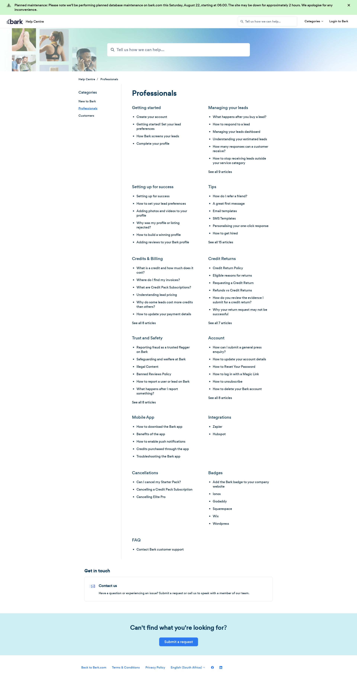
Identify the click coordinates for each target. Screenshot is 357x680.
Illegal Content (147, 366)
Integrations (219, 417)
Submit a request (178, 641)
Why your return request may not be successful (240, 311)
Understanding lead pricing (156, 295)
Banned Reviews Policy (153, 374)
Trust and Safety (147, 338)
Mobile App (143, 417)
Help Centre (86, 79)
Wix (216, 516)
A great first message (229, 203)
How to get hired (225, 233)
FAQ (136, 540)
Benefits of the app (150, 434)
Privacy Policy (155, 667)
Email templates (225, 211)
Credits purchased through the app (162, 449)
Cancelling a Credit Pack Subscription (164, 489)
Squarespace (222, 509)
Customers (86, 115)
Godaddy (220, 501)
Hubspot (219, 434)
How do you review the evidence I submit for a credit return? (238, 300)
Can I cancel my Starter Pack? (158, 482)
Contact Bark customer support (160, 549)
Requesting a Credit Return (233, 283)
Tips (212, 186)
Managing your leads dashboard (236, 131)
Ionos (217, 494)
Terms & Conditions (126, 667)
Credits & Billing (147, 258)
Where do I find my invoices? (158, 280)
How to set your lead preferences (161, 203)
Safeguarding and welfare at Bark (161, 359)
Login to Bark (338, 21)
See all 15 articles (220, 242)
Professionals (109, 79)
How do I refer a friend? (230, 196)
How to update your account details (239, 359)
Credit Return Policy (228, 268)
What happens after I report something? (157, 391)
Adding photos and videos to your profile (161, 213)
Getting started (146, 107)
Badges (215, 472)
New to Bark (87, 101)
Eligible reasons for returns (232, 275)
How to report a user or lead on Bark (162, 381)
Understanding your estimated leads (240, 139)
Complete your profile (152, 143)
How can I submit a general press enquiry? (237, 349)
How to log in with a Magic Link (236, 374)
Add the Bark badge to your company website (241, 484)
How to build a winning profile (158, 235)
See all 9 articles (220, 172)
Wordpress (221, 523)
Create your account (151, 117)
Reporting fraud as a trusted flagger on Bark (163, 349)
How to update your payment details (163, 314)
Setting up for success (152, 186)
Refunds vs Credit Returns (232, 290)
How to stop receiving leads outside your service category (239, 160)
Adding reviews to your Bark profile (162, 242)
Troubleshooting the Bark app (158, 456)
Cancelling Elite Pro (150, 497)
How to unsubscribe (227, 381)
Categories (313, 21)
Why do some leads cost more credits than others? (164, 304)
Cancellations (145, 472)
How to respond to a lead (231, 124)
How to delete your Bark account (237, 389)
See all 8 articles (144, 323)
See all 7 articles (220, 323)
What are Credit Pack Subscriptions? (163, 287)
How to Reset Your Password (234, 366)
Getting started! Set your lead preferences (158, 126)
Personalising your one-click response (240, 226)
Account (216, 338)
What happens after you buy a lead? (239, 117)
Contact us (108, 585)
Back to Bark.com (93, 667)
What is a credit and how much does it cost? (164, 270)
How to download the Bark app (159, 426)
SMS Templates (224, 218)
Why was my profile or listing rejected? (158, 225)
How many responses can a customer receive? (240, 148)
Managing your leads (228, 107)
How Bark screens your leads (157, 136)
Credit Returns (222, 258)
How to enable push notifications (160, 441)
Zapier (217, 426)
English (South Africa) (187, 667)
